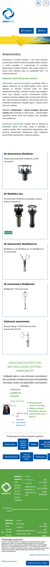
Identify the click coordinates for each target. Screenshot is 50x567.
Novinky (33, 509)
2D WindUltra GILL (14, 193)
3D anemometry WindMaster (19, 284)
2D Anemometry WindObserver (20, 244)
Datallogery (40, 457)
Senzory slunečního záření (26, 457)
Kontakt (45, 509)
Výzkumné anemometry (16, 321)
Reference (26, 509)
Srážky (33, 444)
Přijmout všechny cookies (37, 563)
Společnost (16, 509)
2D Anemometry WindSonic (18, 153)
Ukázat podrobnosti (9, 561)
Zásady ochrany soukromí (39, 555)
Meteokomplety (11, 457)
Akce (40, 509)
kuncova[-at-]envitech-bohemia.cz (21, 422)
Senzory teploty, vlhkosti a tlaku (23, 444)
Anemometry (10, 444)
